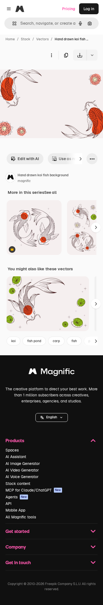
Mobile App (15, 510)
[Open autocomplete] (12, 23)
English (51, 417)
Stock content (17, 483)
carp (56, 341)
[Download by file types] (92, 55)
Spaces (12, 450)
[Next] (80, 158)
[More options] (51, 55)
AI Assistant (15, 456)
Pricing (68, 8)
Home (10, 39)
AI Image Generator (22, 463)
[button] (51, 417)
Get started (17, 531)
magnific (24, 181)
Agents (16, 497)
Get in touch (18, 562)
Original (35, 73)
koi (13, 341)
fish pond (34, 341)
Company (15, 547)
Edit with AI (28, 158)
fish (74, 341)
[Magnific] (52, 372)
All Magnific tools (20, 517)
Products (14, 440)
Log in (88, 8)
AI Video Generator (22, 470)
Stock (25, 39)
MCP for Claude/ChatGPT (33, 490)
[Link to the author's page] (10, 178)
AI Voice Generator (21, 476)
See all (50, 192)
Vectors (42, 39)
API (8, 503)
